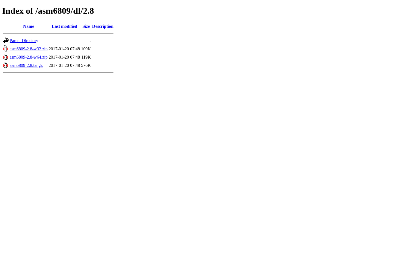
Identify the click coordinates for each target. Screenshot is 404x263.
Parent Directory (24, 40)
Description (103, 26)
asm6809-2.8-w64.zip (29, 57)
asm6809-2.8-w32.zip (29, 48)
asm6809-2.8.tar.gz (26, 65)
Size (86, 26)
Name (28, 26)
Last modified (64, 26)
